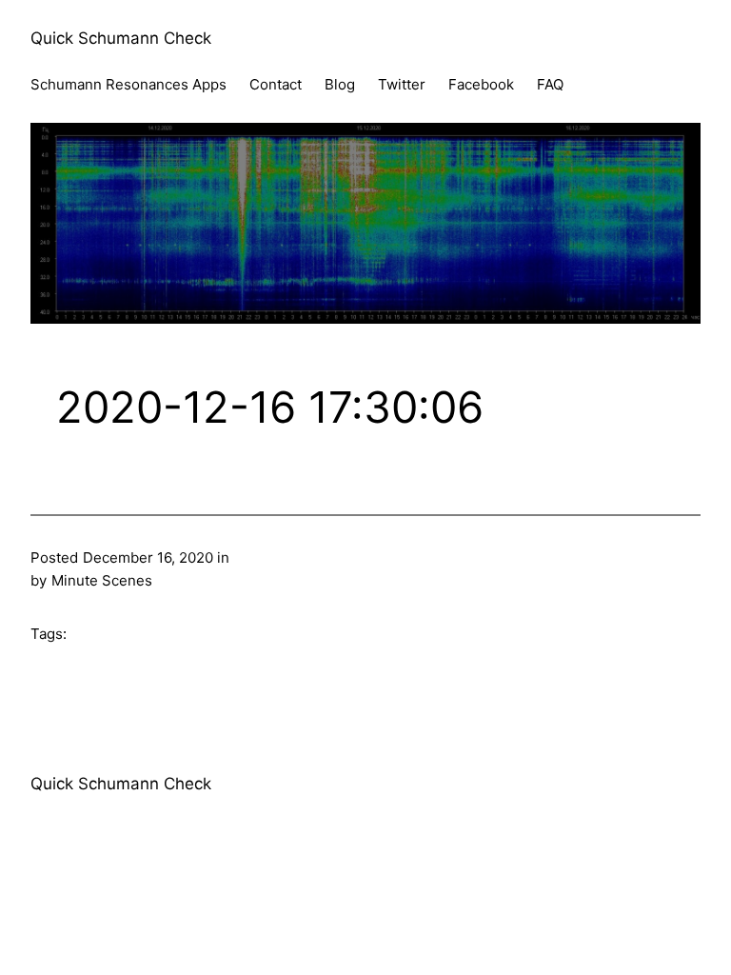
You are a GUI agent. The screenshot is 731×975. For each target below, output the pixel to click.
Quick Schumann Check (120, 38)
